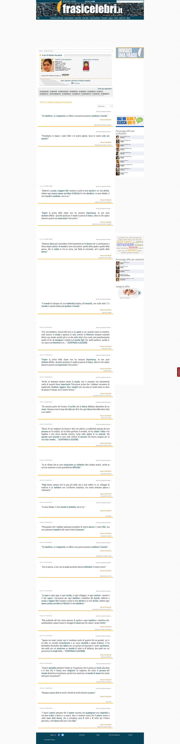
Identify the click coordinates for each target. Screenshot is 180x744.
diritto (106, 190)
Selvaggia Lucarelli (125, 164)
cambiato (56, 196)
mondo (104, 116)
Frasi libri (85, 18)
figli (82, 340)
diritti (102, 623)
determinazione (107, 473)
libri (69, 136)
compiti (75, 387)
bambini (105, 445)
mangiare (59, 340)
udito (103, 431)
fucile (99, 668)
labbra (66, 645)
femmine (90, 334)
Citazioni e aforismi (56, 18)
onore (109, 576)
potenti (44, 138)
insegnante (60, 116)
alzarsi (79, 623)
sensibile (84, 643)
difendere (88, 567)
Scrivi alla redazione (114, 735)
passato (44, 437)
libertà (104, 536)
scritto (73, 406)
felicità (77, 193)
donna (90, 409)
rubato (96, 431)
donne (99, 202)
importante (62, 218)
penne (84, 136)
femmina (56, 342)
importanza (91, 213)
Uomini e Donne (48, 186)
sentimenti (104, 645)
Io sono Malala (48, 327)
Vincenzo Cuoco (124, 278)
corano (105, 417)
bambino (48, 116)
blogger (68, 68)
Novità (130, 735)
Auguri (110, 18)
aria (74, 334)
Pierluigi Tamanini (124, 156)
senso (58, 306)
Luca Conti (123, 160)
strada (57, 334)
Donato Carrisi (124, 270)
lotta (52, 243)
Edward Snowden (124, 148)
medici (53, 439)
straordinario (64, 643)
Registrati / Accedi (69, 1)
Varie (116, 18)
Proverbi (104, 18)
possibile (52, 668)
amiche (92, 190)
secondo (102, 434)
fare (68, 387)
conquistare (68, 464)
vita (80, 337)
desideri (97, 609)
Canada (44, 306)
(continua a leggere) (77, 342)
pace (46, 595)
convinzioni (102, 682)
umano (60, 193)
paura (105, 487)
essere (54, 193)
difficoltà (76, 467)
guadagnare (90, 712)
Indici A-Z (122, 18)
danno (57, 721)
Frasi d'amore (68, 18)
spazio (89, 434)
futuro (103, 395)
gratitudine (108, 657)
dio (104, 657)
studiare (109, 202)
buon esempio (100, 629)
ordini (51, 715)
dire (57, 692)
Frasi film (78, 18)
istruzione (104, 125)
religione (71, 670)
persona (44, 431)
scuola (53, 190)
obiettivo (80, 464)
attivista (64, 68)
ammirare (61, 648)
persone (83, 437)
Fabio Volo (123, 266)
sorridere (67, 193)
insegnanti (105, 556)
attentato (100, 445)
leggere (104, 145)
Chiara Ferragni (124, 140)
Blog (128, 18)
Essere (44, 213)
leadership (70, 303)
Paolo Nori (123, 172)
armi (104, 136)
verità (109, 702)
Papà (44, 484)
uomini (55, 246)
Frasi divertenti (95, 18)
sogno (49, 598)
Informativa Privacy (49, 740)
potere (109, 257)
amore (101, 643)
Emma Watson (124, 136)
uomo (43, 409)
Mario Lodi (123, 274)
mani (48, 718)
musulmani (108, 682)
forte (80, 249)
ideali (109, 516)
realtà (56, 249)
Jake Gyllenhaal (124, 152)
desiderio (90, 193)
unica (59, 670)
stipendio (104, 712)
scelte (109, 445)
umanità (88, 303)
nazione (97, 595)
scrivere (109, 145)
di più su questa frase (103, 111)
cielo (70, 409)
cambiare (95, 116)
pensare (80, 529)
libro (71, 116)
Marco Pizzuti (123, 262)
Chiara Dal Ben (124, 144)
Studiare (54, 387)
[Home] (90, 8)
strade (55, 651)
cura (80, 718)
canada (109, 312)
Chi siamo (82, 735)
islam (109, 348)
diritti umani (98, 224)
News (98, 735)
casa (57, 595)
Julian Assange (124, 168)
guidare (68, 306)
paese (79, 332)
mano (57, 136)
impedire (57, 529)
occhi (47, 648)
